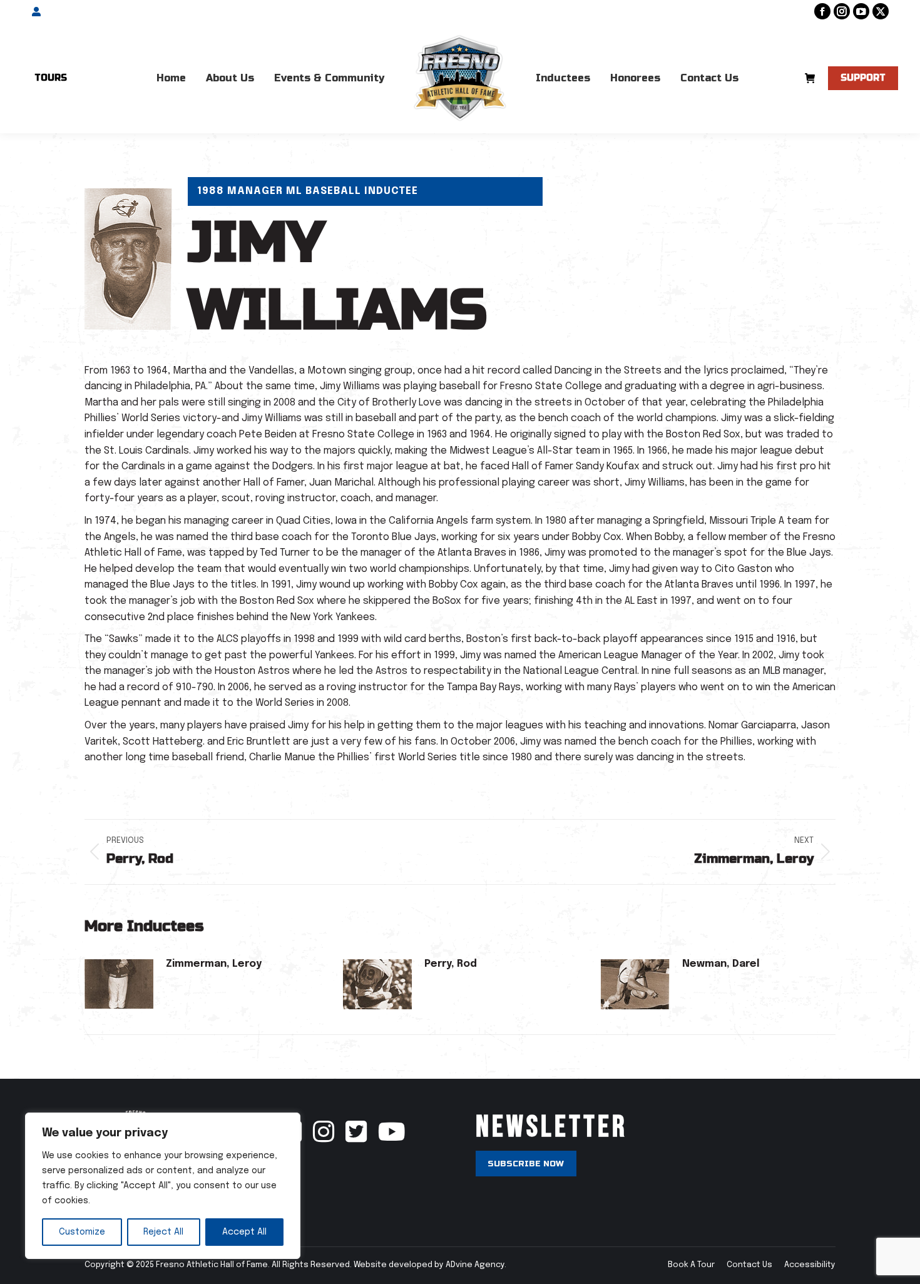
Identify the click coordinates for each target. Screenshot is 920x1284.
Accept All (244, 1232)
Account (60, 11)
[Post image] (118, 984)
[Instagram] (324, 1138)
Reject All (163, 1232)
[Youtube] (387, 1138)
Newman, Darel (721, 964)
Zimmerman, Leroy (214, 964)
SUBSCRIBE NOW (526, 1164)
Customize (82, 1232)
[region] (162, 1186)
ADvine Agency (475, 1265)
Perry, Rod (450, 964)
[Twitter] (356, 1138)
